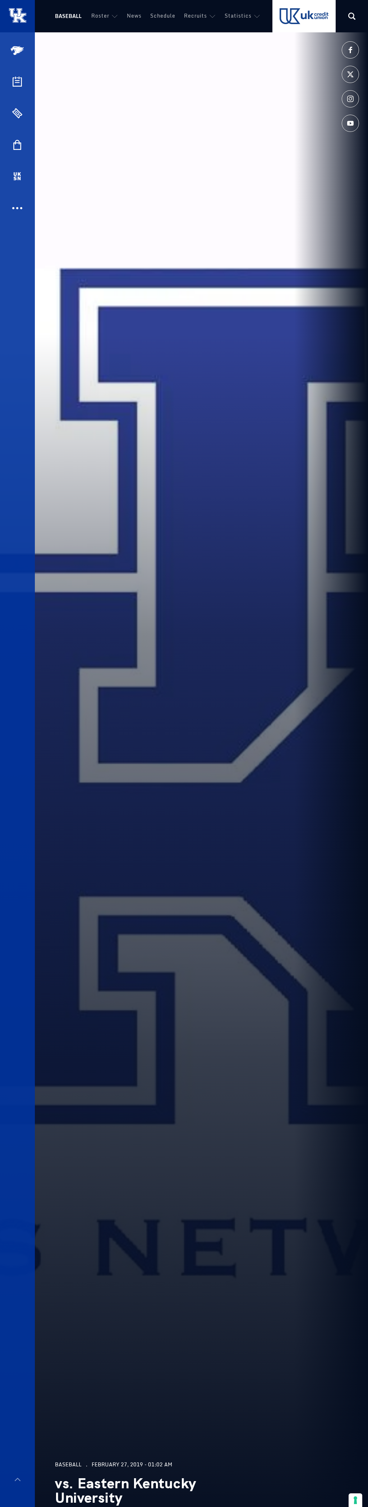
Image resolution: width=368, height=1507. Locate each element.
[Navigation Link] (18, 50)
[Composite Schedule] (17, 81)
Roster (100, 16)
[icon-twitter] (350, 74)
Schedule (162, 16)
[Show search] (352, 16)
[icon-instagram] (350, 98)
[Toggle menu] (17, 1479)
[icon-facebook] (350, 50)
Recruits (195, 16)
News (134, 16)
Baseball (68, 16)
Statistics (238, 16)
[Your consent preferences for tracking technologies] (355, 1500)
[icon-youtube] (350, 123)
